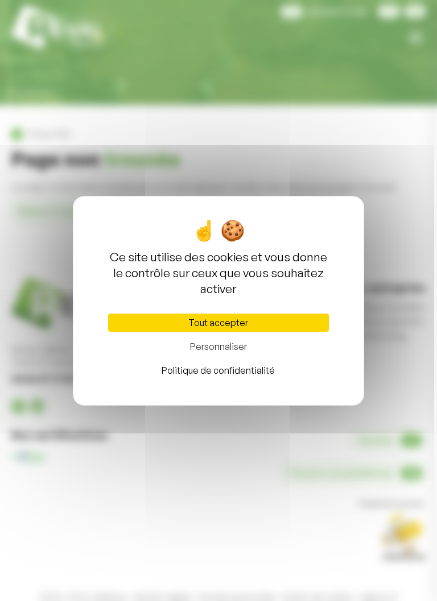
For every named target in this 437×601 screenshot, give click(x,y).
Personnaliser (218, 346)
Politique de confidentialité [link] (218, 370)
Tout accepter (218, 322)
